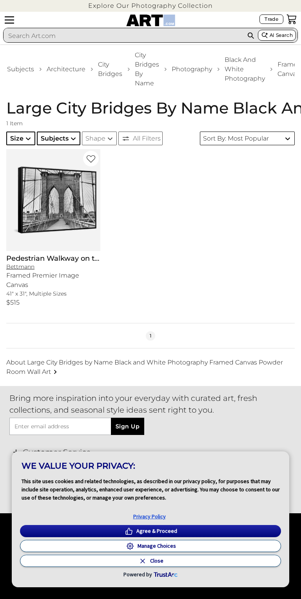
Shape (95, 138)
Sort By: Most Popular (236, 138)
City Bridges (110, 69)
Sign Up (128, 426)
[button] (150, 5)
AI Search (281, 35)
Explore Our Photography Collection (150, 5)
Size (17, 138)
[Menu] (9, 20)
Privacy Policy (149, 516)
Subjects (20, 69)
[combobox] (124, 35)
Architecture (66, 69)
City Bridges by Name (147, 69)
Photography (192, 69)
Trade (271, 19)
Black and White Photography (245, 69)
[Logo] (150, 20)
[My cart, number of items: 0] (291, 19)
